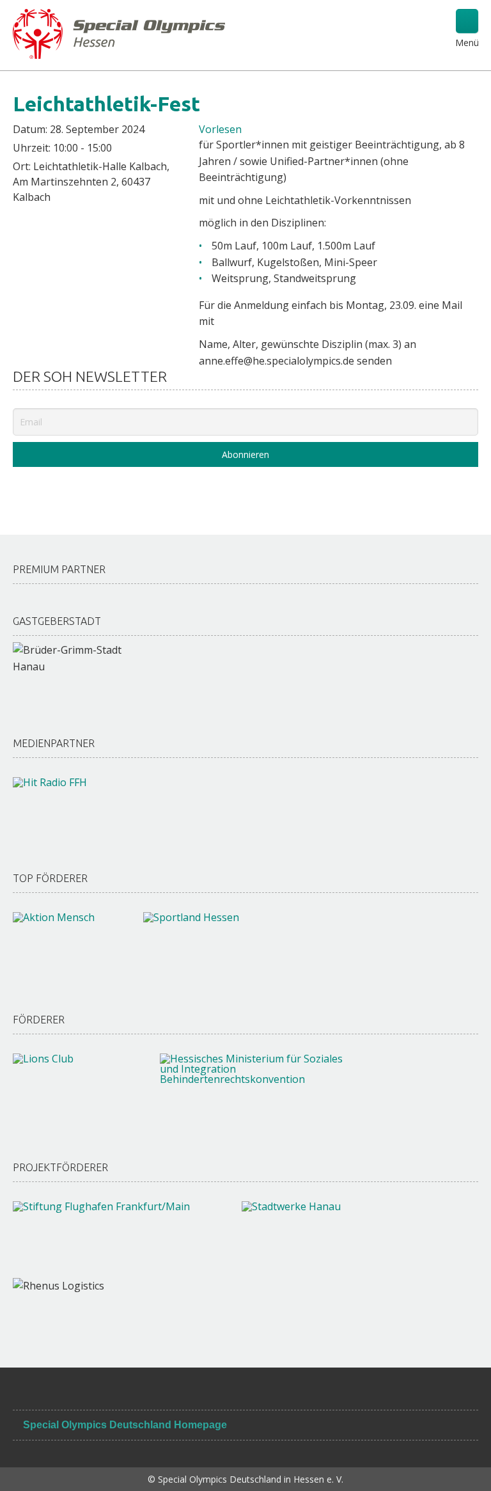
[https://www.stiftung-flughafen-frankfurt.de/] (114, 1233)
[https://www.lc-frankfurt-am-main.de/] (73, 1085)
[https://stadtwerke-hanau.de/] (330, 1233)
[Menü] (467, 21)
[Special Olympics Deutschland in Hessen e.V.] (119, 33)
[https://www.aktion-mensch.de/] (65, 944)
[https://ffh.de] (61, 806)
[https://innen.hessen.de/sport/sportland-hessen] (212, 944)
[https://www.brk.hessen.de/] (254, 1089)
